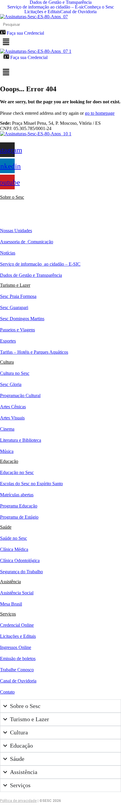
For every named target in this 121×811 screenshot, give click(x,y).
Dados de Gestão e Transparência (61, 2)
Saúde (5, 527)
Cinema (7, 428)
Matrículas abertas (16, 494)
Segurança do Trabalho (21, 571)
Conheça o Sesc (99, 7)
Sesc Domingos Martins (22, 318)
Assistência (10, 581)
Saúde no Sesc (13, 538)
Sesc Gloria (10, 384)
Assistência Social (16, 592)
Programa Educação (18, 505)
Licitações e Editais (42, 11)
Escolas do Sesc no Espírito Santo (31, 483)
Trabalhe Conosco (17, 669)
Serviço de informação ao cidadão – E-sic (45, 7)
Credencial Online (17, 625)
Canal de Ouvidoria (78, 11)
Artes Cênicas (13, 406)
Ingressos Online (15, 647)
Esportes (8, 340)
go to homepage (100, 113)
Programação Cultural (20, 395)
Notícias (7, 252)
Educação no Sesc (17, 472)
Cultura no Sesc (14, 373)
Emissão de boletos (18, 658)
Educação (9, 461)
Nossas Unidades (16, 230)
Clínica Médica (14, 549)
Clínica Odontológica (20, 560)
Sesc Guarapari (14, 307)
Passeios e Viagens (17, 329)
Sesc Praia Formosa (18, 296)
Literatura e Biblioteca (20, 440)
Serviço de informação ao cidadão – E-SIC (40, 264)
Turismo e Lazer (15, 285)
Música (7, 451)
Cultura (7, 362)
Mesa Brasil (11, 603)
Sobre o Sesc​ (12, 197)
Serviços (8, 613)
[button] (60, 42)
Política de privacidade (18, 801)
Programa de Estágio (19, 517)
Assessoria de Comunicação (26, 241)
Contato (7, 691)
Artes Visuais (12, 417)
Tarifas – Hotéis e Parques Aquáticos (34, 352)
